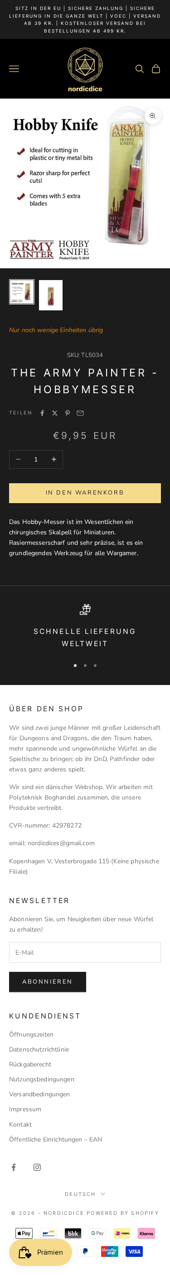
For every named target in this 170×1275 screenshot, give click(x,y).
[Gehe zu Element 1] (21, 291)
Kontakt (20, 1124)
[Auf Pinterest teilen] (67, 413)
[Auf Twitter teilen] (54, 413)
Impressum (25, 1109)
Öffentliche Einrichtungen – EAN (55, 1139)
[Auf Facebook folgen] (13, 1167)
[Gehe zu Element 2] (50, 295)
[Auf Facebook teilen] (42, 413)
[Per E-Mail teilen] (80, 413)
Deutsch (80, 1194)
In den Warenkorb (85, 493)
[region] (85, 627)
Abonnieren (47, 982)
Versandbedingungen (39, 1094)
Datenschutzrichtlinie (39, 1049)
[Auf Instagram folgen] (37, 1167)
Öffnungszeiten (31, 1034)
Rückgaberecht (30, 1064)
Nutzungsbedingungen (41, 1079)
